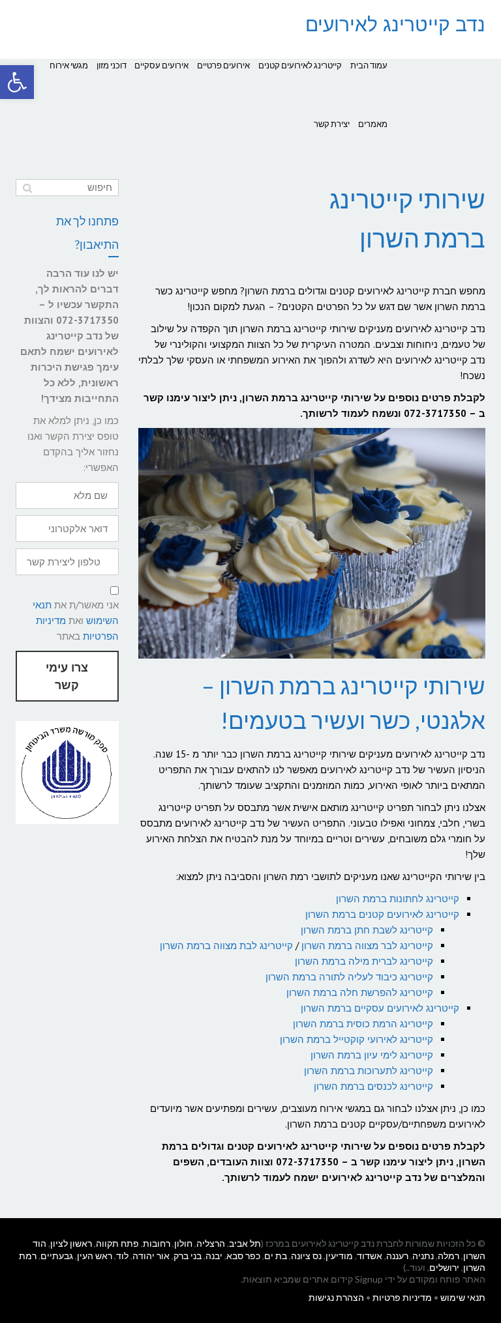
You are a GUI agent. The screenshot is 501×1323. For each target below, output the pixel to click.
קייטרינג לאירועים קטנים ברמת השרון (382, 914)
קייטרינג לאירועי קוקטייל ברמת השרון (356, 1039)
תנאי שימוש (462, 1297)
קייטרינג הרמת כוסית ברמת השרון (363, 1023)
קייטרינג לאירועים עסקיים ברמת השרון (380, 1008)
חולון (183, 1243)
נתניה (423, 1255)
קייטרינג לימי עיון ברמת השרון (372, 1055)
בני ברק (188, 1255)
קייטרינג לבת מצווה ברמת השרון (226, 945)
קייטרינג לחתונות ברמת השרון (397, 898)
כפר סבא (243, 1255)
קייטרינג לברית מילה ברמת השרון (364, 961)
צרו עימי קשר (67, 676)
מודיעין (339, 1255)
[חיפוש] (27, 187)
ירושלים (444, 1267)
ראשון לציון (71, 1243)
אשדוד (369, 1255)
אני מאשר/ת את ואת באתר (76, 620)
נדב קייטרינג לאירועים (395, 24)
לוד (122, 1255)
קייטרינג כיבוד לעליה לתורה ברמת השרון (349, 977)
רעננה (397, 1255)
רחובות (156, 1243)
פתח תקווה (117, 1243)
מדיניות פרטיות (402, 1297)
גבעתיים (56, 1255)
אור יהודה (151, 1255)
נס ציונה (306, 1255)
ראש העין (94, 1255)
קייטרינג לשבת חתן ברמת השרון (367, 930)
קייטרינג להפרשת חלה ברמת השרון (359, 992)
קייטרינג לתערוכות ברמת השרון (368, 1070)
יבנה (213, 1255)
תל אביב (245, 1243)
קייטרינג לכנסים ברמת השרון (373, 1086)
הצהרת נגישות (336, 1297)
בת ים (275, 1255)
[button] (17, 82)
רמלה (448, 1255)
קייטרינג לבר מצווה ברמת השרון (367, 945)
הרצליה (210, 1243)
